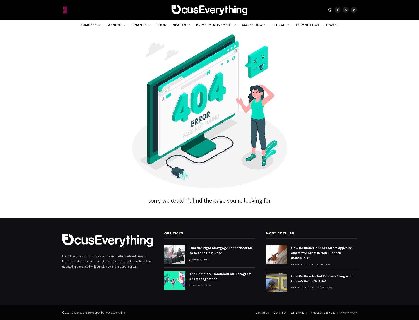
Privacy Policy (348, 313)
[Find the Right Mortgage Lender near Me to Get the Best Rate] (174, 254)
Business (89, 25)
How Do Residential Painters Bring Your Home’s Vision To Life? (322, 278)
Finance (139, 25)
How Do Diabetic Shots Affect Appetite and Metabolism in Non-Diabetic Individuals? (321, 253)
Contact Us (262, 313)
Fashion (114, 25)
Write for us (297, 313)
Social (279, 25)
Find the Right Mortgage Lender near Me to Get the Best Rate (221, 250)
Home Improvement (214, 25)
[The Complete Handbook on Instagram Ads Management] (174, 280)
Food (162, 25)
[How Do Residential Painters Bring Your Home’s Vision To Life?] (276, 282)
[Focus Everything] (209, 10)
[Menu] (65, 9)
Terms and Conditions (322, 313)
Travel (332, 25)
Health (179, 25)
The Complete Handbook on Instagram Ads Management (220, 276)
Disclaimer (280, 313)
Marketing (252, 25)
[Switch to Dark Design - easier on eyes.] (330, 10)
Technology (307, 25)
